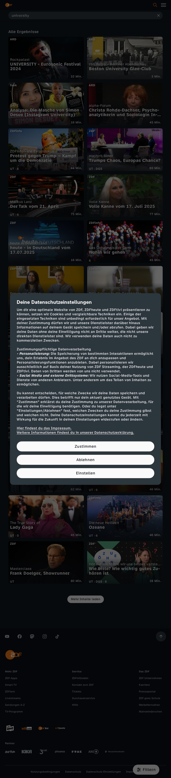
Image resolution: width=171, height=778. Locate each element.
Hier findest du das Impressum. (44, 428)
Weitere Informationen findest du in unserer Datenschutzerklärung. (75, 433)
